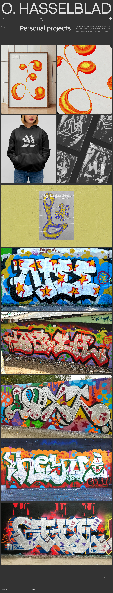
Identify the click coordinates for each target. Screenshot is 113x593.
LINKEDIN (108, 577)
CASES (4, 27)
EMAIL (100, 577)
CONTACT (5, 577)
